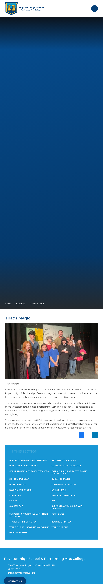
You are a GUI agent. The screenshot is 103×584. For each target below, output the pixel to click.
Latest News (37, 304)
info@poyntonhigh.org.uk (22, 573)
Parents (20, 304)
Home (8, 304)
